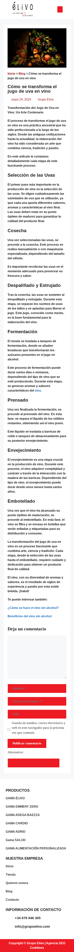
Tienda (11, 874)
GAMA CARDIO (17, 823)
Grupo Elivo (46, 99)
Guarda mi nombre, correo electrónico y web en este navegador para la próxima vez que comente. (38, 727)
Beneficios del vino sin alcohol (30, 616)
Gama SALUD (16, 840)
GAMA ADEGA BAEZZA (23, 815)
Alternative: (16, 752)
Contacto (12, 899)
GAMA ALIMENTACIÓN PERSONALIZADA (36, 848)
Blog (22, 73)
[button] (60, 9)
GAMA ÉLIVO (15, 798)
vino (38, 390)
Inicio (11, 73)
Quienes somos (17, 883)
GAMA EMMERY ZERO (22, 806)
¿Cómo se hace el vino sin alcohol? (33, 607)
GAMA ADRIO (15, 831)
